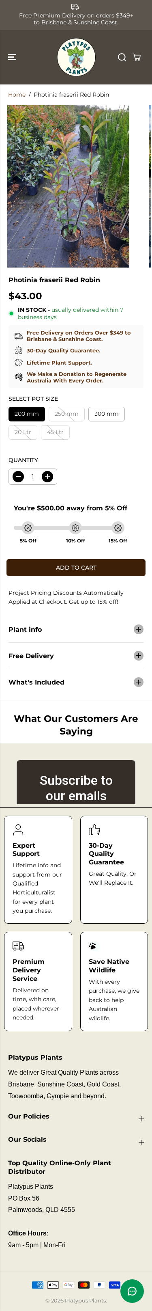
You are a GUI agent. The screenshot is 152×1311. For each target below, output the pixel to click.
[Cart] (136, 57)
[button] (13, 57)
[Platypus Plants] (76, 57)
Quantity (23, 460)
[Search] (122, 57)
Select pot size (33, 398)
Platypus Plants (85, 1300)
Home (17, 94)
